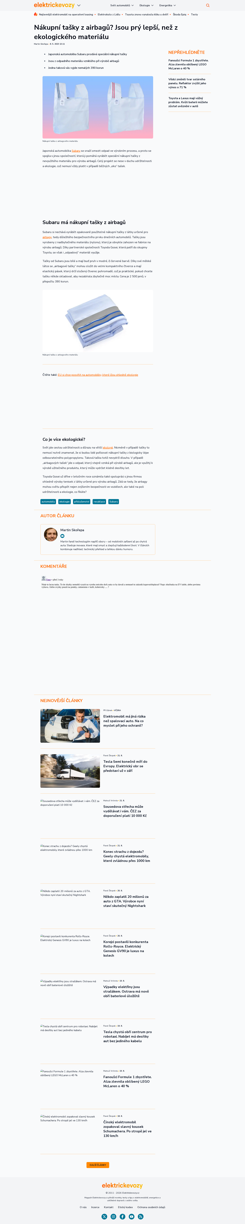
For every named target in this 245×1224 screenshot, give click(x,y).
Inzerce (95, 1207)
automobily (48, 501)
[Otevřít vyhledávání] (207, 5)
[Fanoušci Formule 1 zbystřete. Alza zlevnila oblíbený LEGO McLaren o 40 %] (70, 1086)
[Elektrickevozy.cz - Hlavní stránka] (54, 5)
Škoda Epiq (179, 14)
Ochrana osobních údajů (151, 1207)
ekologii (108, 447)
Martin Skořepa (41, 44)
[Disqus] (122, 610)
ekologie (64, 501)
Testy (194, 14)
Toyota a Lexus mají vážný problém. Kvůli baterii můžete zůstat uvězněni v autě (188, 102)
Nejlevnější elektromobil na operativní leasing (66, 14)
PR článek (107, 710)
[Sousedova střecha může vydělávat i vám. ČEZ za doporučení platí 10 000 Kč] (70, 816)
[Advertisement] (98, 192)
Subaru (76, 151)
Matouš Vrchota (110, 800)
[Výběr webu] (79, 5)
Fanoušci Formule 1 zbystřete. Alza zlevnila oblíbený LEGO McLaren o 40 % (188, 64)
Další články (98, 1165)
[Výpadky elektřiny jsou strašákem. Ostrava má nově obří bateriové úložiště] (70, 996)
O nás (83, 1207)
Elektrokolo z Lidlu (109, 14)
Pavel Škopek (109, 755)
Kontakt (108, 1207)
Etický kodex (125, 1207)
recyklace (99, 501)
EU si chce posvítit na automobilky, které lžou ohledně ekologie (98, 375)
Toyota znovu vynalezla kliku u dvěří (146, 14)
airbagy (47, 237)
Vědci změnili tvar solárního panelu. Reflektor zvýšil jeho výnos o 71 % (187, 83)
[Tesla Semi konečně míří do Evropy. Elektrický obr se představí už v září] (70, 771)
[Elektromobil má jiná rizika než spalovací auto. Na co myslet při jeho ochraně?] (70, 726)
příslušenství (81, 501)
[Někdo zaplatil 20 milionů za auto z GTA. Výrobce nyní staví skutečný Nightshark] (70, 906)
